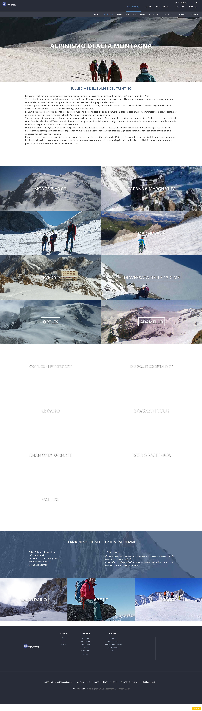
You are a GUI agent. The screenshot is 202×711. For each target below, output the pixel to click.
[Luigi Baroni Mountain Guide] (9, 4)
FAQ (112, 651)
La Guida (112, 638)
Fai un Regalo (112, 641)
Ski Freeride (85, 647)
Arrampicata (85, 641)
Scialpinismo (85, 644)
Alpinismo (85, 638)
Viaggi (85, 654)
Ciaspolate (85, 651)
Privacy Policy (112, 647)
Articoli (63, 644)
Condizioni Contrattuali (113, 644)
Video (63, 641)
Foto (63, 638)
